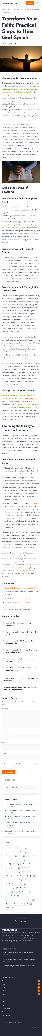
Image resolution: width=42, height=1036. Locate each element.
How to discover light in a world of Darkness (20, 660)
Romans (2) (9, 896)
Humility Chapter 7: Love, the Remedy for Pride (22, 633)
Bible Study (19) (22, 852)
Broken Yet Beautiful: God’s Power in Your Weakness (21, 678)
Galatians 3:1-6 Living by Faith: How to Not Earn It (21, 831)
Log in (4, 1005)
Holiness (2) (9, 876)
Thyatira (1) (9, 904)
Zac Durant (16, 598)
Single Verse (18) (10, 900)
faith (4, 609)
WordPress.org (7, 1015)
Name (4, 732)
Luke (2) (20, 880)
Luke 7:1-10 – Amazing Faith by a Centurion (19, 624)
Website (4, 753)
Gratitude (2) (25, 868)
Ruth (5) (16, 896)
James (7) (25, 876)
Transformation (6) (19, 904)
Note (3, 994)
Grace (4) (17, 868)
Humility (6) (18, 876)
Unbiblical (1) (9, 908)
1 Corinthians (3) (10, 848)
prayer (11, 609)
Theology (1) (31, 900)
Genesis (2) (9, 868)
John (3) (32, 876)
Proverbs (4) (9, 892)
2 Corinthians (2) (22, 848)
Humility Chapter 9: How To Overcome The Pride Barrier (21, 651)
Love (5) (14, 880)
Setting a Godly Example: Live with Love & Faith (20, 816)
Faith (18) (8, 864)
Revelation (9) (26, 892)
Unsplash (26, 598)
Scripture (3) (24, 896)
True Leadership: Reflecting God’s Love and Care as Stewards (20, 687)
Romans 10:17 (7, 225)
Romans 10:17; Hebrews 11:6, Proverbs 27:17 (21, 588)
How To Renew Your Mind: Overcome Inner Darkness (21, 669)
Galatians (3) (26, 864)
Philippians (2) (24, 888)
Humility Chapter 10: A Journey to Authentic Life (19, 642)
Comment (5, 708)
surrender (26, 609)
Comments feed (7, 1012)
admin (15, 43)
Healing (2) (18, 872)
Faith (9, 10)
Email (4, 742)
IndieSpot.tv (35, 1028)
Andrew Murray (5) (11, 852)
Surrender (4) (21, 900)
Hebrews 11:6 (34, 503)
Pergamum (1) (22, 884)
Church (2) (22, 856)
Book (3, 984)
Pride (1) (33, 888)
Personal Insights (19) (12, 888)
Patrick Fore (16, 602)
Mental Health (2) (10, 884)
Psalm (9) (17, 892)
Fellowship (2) (17, 864)
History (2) (26, 872)
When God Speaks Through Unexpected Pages (20, 804)
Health (4, 991)
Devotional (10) (20, 860)
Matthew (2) (28, 880)
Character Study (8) (11, 856)
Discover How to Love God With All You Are (18, 571)
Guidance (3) (9, 872)
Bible (3, 981)
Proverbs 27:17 (31, 398)
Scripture (18, 609)
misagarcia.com (9, 3)
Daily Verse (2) (10, 860)
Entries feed (6, 1009)
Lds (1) (7, 880)
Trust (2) (29, 904)
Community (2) (31, 856)
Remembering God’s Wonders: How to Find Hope (21, 810)
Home (3, 10)
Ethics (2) (29, 860)
